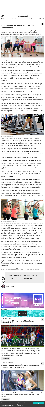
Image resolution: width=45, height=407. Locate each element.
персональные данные (6, 404)
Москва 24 (22, 16)
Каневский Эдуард (10, 286)
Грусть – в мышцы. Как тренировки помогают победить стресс (30, 277)
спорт (2, 289)
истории (5, 289)
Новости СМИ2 (4, 309)
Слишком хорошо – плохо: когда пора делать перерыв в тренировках (15, 277)
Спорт (11, 23)
